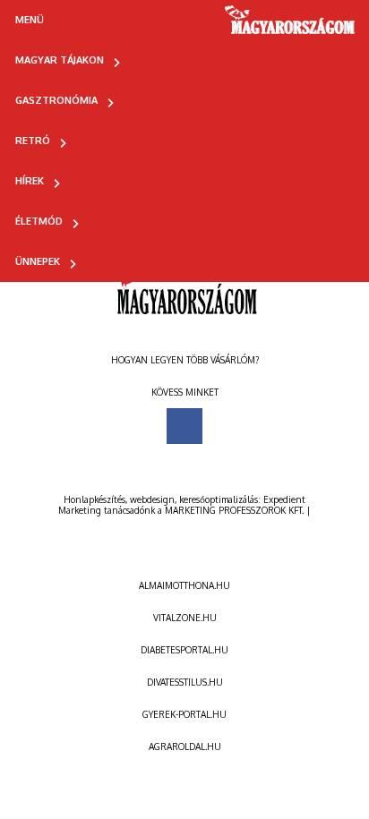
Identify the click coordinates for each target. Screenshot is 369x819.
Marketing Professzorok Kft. (234, 510)
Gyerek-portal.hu (184, 714)
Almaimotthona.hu (184, 585)
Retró (32, 140)
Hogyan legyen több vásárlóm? (185, 359)
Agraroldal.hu (185, 746)
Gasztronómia (56, 100)
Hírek (29, 181)
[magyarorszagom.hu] (290, 26)
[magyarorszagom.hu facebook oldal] (184, 426)
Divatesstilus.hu (185, 682)
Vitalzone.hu (185, 617)
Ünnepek (37, 261)
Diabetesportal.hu (184, 649)
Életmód (39, 221)
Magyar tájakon (59, 60)
